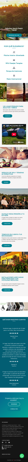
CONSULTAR (7, 245)
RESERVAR (7, 116)
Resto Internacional (14, 79)
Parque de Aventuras (14, 71)
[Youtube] (9, 442)
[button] (1, 92)
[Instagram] (6, 442)
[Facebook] (2, 442)
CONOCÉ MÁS (7, 223)
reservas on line (14, 35)
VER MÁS (6, 182)
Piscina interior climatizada (14, 55)
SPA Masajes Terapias (14, 63)
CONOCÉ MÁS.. (7, 290)
